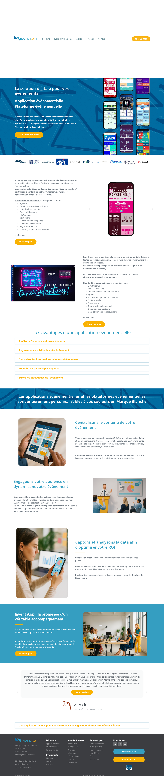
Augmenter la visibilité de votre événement (44, 350)
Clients (91, 39)
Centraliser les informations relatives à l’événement (49, 359)
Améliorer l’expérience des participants (42, 341)
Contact (101, 39)
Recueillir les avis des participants (39, 368)
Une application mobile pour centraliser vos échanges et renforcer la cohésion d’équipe (70, 725)
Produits (46, 39)
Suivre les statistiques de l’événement (41, 377)
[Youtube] (125, 744)
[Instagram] (120, 744)
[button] (89, 208)
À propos (80, 39)
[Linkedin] (115, 744)
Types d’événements (63, 39)
